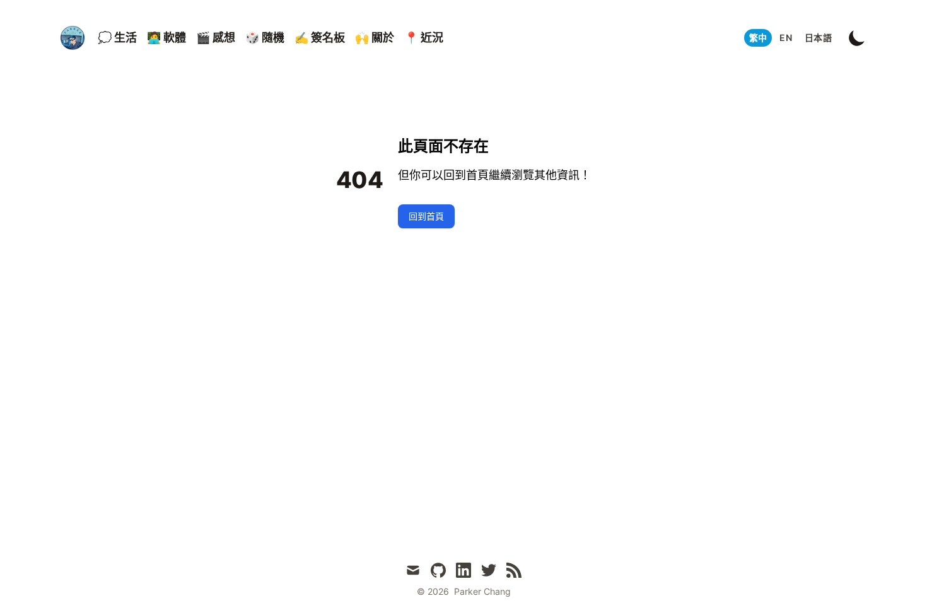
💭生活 (117, 37)
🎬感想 (215, 37)
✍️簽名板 (319, 37)
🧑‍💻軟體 (166, 37)
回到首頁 (426, 216)
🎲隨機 (264, 37)
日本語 (818, 37)
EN (785, 37)
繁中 (758, 37)
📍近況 (423, 37)
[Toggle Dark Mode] (857, 38)
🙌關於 (374, 37)
